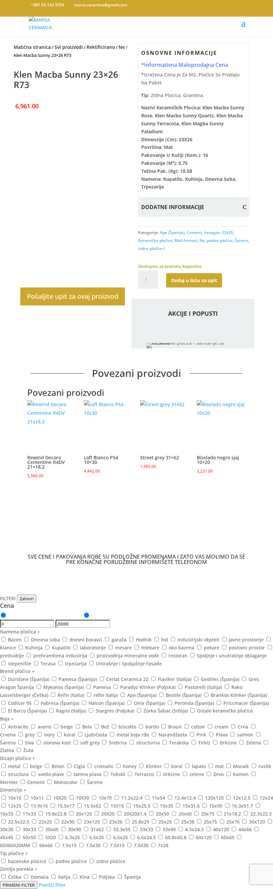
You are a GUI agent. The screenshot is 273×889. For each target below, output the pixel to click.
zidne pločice (150, 248)
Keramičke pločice (155, 240)
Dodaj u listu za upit (194, 280)
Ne (122, 47)
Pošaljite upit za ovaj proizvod (72, 296)
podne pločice (220, 240)
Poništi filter (52, 885)
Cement (194, 232)
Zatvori (27, 599)
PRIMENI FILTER (19, 885)
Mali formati (185, 240)
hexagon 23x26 (218, 232)
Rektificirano (101, 47)
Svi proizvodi (69, 47)
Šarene (241, 240)
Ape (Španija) (172, 232)
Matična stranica (32, 47)
